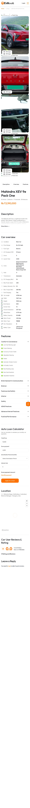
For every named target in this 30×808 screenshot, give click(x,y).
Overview (16, 184)
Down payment (5, 446)
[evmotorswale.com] (7, 3)
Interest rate (4, 463)
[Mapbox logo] (5, 530)
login (9, 566)
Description (6, 184)
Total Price (4, 438)
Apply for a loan (10, 480)
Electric (11, 199)
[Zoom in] (27, 501)
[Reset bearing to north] (27, 505)
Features (25, 184)
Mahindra (25, 199)
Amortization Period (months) (9, 454)
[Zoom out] (27, 503)
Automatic (17, 199)
